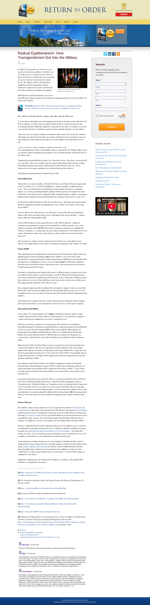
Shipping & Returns (59, 602)
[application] (111, 206)
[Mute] (122, 213)
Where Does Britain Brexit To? (29, 535)
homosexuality (24, 532)
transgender (39, 532)
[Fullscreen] (125, 213)
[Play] (98, 213)
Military (32, 532)
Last (97, 100)
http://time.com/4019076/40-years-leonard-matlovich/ (40, 512)
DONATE (123, 14)
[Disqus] (52, 566)
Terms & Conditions (90, 602)
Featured (23, 530)
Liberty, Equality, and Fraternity (35, 447)
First (97, 94)
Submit (111, 127)
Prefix (98, 87)
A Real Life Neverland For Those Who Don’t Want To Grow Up (39, 537)
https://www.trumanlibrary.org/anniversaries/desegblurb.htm (43, 488)
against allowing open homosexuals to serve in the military (48, 431)
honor (80, 434)
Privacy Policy (70, 602)
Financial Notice (79, 602)
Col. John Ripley (81, 410)
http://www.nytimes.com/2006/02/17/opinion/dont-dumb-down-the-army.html (49, 499)
